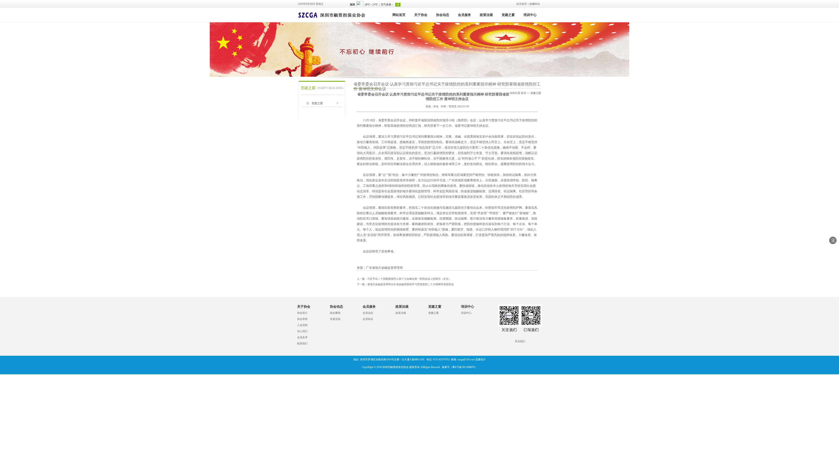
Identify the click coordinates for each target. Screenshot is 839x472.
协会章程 (302, 319)
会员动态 (368, 312)
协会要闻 (335, 312)
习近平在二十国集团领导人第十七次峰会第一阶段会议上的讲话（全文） (404, 278)
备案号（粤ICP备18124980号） (459, 367)
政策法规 (486, 15)
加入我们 (302, 331)
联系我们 (302, 343)
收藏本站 (534, 3)
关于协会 (420, 15)
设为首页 (521, 3)
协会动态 (442, 15)
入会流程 (302, 325)
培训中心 (530, 15)
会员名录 (302, 337)
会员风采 (368, 319)
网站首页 (399, 15)
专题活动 (335, 319)
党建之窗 (508, 15)
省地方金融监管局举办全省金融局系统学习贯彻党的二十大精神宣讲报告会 (405, 284)
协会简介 (302, 312)
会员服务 (464, 15)
